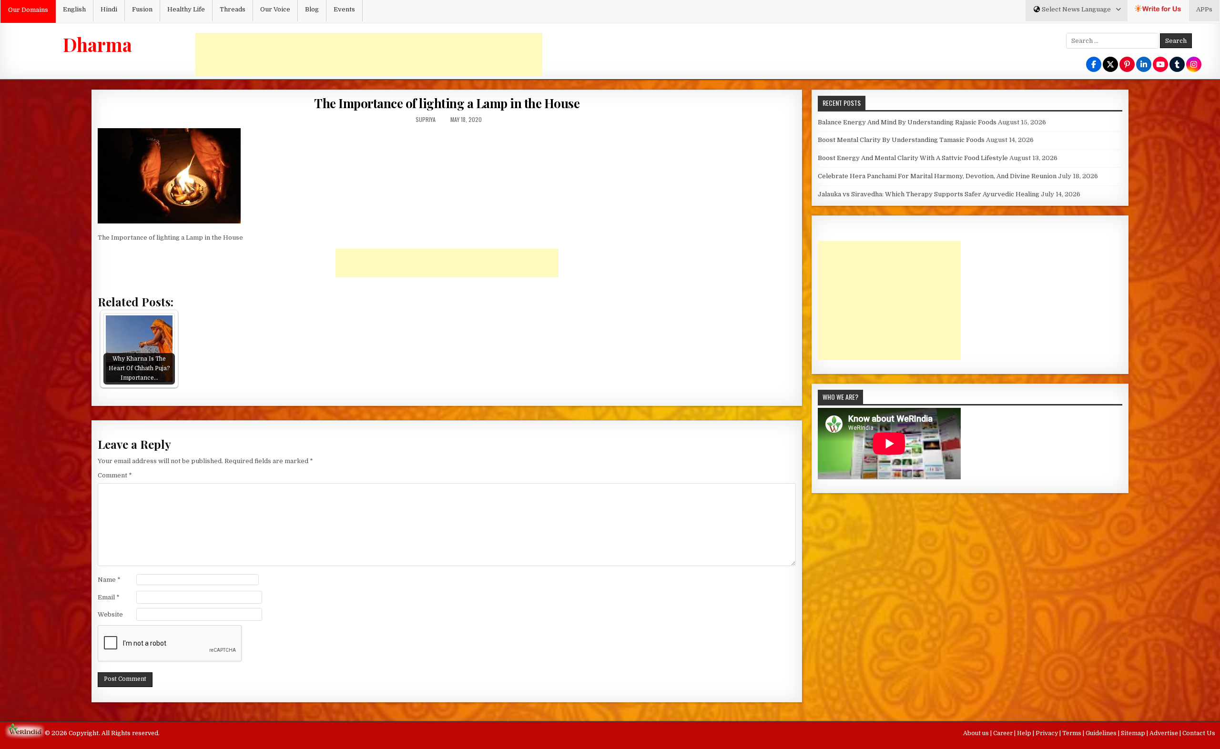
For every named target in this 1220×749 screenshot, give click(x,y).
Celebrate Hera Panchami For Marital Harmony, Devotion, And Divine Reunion (937, 176)
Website (110, 614)
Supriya (426, 119)
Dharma (97, 44)
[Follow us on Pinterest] (1127, 65)
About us (976, 733)
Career (1003, 733)
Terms (1072, 733)
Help (1025, 733)
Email (109, 597)
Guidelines (1102, 733)
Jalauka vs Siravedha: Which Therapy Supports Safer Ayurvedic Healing (928, 194)
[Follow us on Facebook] (1093, 65)
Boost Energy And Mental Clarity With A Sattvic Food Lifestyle (913, 158)
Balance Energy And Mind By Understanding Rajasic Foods (907, 122)
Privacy (1047, 733)
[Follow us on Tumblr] (1177, 65)
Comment (115, 475)
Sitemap (1134, 733)
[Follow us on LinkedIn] (1143, 65)
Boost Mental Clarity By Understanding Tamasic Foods (901, 139)
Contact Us (1198, 733)
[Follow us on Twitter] (1110, 65)
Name (109, 579)
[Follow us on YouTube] (1160, 65)
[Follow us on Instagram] (1193, 65)
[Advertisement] (368, 54)
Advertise (1164, 733)
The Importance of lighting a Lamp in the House (447, 103)
